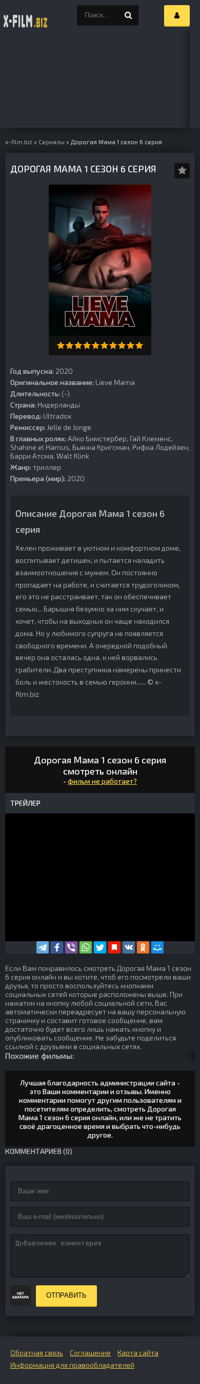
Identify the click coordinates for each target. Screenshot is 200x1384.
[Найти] (128, 15)
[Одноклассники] (143, 947)
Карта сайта (137, 1352)
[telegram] (42, 947)
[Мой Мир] (157, 947)
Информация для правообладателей (72, 1364)
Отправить (66, 1295)
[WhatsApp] (85, 947)
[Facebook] (57, 947)
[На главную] (25, 15)
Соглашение (90, 1352)
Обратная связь (36, 1352)
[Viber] (71, 947)
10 (139, 345)
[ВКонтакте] (129, 947)
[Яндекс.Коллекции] (114, 947)
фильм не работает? (102, 781)
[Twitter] (100, 947)
